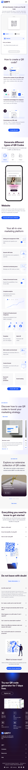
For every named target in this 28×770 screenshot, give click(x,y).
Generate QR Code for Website (10, 217)
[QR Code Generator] (5, 2)
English (7, 767)
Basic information (13, 581)
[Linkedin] (23, 767)
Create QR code (14, 130)
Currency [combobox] (14, 767)
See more (5, 416)
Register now (7, 693)
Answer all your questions (14, 668)
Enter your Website (7, 42)
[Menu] (26, 1)
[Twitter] (19, 767)
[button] (14, 527)
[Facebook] (21, 767)
